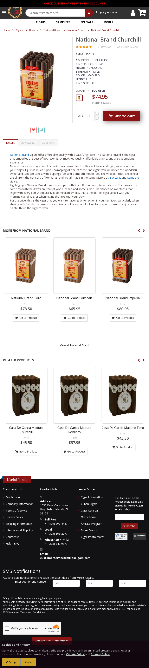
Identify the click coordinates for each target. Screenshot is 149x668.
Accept (12, 662)
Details (10, 142)
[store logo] (15, 13)
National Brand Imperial (122, 298)
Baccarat (115, 177)
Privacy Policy (14, 517)
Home (6, 30)
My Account (13, 497)
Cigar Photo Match (93, 537)
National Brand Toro (26, 298)
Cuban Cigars (89, 504)
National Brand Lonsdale (74, 298)
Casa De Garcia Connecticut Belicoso (123, 430)
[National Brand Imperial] (123, 266)
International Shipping (19, 530)
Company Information (20, 504)
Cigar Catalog (89, 510)
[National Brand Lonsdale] (74, 266)
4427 (108, 12)
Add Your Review (127, 47)
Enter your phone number (31, 581)
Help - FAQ (12, 543)
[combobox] (55, 13)
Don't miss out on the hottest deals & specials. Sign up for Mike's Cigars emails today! (129, 503)
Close (28, 662)
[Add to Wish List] (33, 130)
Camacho (133, 177)
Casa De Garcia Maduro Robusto (26, 430)
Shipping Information (19, 524)
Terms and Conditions (32, 612)
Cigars (19, 30)
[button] (108, 22)
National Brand (53, 30)
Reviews (28, 142)
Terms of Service (16, 510)
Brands (33, 30)
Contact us (12, 537)
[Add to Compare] (41, 130)
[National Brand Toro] (26, 266)
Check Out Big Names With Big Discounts (74, 3)
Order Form (88, 517)
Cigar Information (92, 497)
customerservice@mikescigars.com (65, 558)
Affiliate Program (91, 524)
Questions (48, 142)
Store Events (89, 530)
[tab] (10, 142)
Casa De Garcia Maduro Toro (74, 428)
